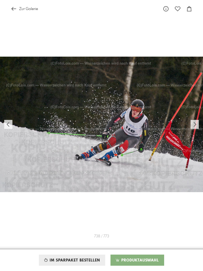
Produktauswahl (139, 260)
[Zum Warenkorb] (189, 8)
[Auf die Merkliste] (177, 8)
